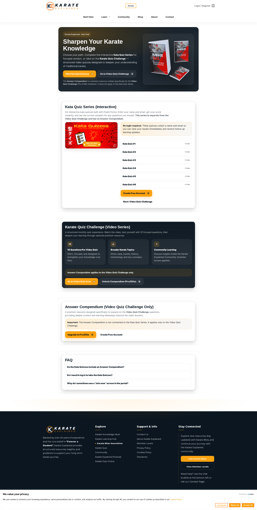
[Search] (122, 6)
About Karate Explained (149, 439)
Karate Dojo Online (104, 461)
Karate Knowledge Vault (107, 434)
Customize (221, 505)
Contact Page (197, 481)
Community (124, 17)
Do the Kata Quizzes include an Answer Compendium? (95, 367)
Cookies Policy (144, 452)
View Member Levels (197, 466)
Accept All (248, 505)
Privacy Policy (144, 448)
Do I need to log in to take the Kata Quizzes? (90, 375)
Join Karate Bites (197, 458)
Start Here (88, 17)
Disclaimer (142, 457)
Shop (140, 17)
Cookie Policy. (176, 499)
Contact (170, 17)
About (154, 17)
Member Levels (145, 443)
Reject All (235, 505)
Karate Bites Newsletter (110, 443)
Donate (131, 6)
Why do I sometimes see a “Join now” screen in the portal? (97, 383)
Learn (104, 17)
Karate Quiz (101, 448)
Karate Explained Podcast (108, 457)
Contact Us (142, 434)
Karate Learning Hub (105, 439)
